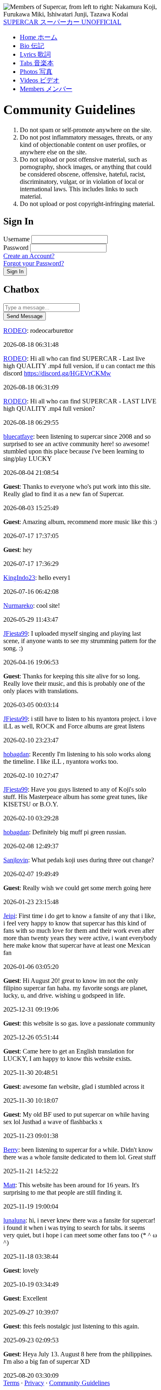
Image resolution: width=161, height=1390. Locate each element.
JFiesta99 (15, 633)
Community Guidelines (79, 1382)
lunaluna (14, 1220)
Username (16, 239)
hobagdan (16, 754)
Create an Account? (28, 255)
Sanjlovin (15, 859)
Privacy (34, 1382)
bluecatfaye (18, 436)
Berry (10, 1149)
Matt (9, 1185)
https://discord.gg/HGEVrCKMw (67, 373)
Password (15, 247)
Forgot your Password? (33, 263)
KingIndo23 (19, 577)
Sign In (15, 271)
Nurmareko (18, 605)
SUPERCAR (62, 21)
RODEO (15, 330)
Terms (11, 1382)
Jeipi (9, 915)
